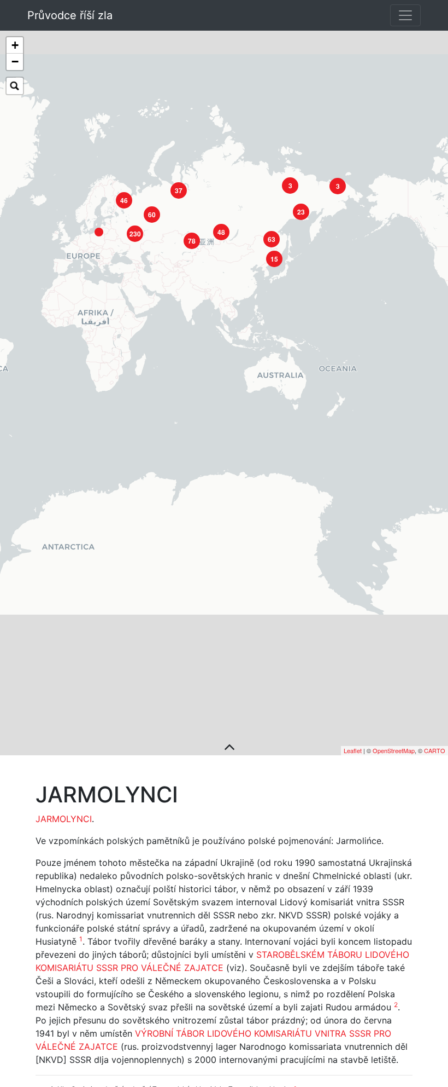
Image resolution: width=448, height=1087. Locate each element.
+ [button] (15, 45)
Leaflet (353, 750)
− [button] (15, 61)
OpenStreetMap (394, 750)
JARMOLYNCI (64, 818)
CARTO (434, 750)
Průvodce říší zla (70, 15)
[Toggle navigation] (405, 15)
